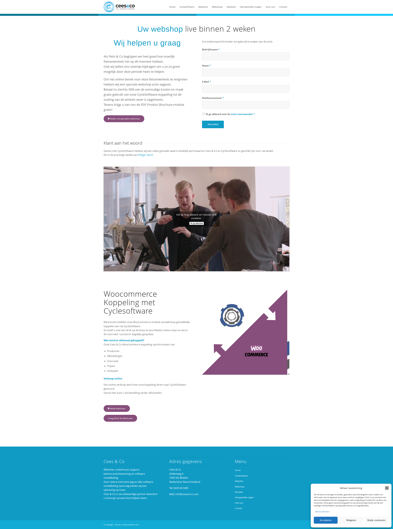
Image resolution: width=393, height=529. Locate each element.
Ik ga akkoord (197, 223)
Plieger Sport (145, 155)
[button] (386, 488)
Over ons (239, 503)
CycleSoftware (241, 475)
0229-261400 (181, 488)
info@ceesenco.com (186, 494)
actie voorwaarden (242, 114)
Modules (239, 492)
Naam (206, 65)
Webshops (240, 486)
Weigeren (351, 520)
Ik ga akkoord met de (230, 114)
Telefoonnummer (213, 97)
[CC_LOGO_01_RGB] (119, 7)
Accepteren (325, 520)
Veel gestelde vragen (244, 497)
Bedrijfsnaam (211, 49)
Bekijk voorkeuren (376, 520)
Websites (239, 481)
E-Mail (206, 81)
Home (238, 470)
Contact (238, 508)
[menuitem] (172, 7)
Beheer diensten (322, 511)
